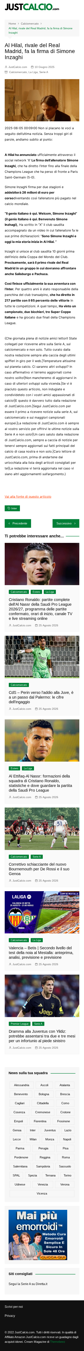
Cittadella (43, 1103)
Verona (64, 1184)
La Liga (33, 72)
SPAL (16, 1175)
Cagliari (19, 1103)
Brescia (65, 1094)
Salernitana (20, 1166)
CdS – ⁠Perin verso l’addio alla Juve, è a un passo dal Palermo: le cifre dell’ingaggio (41, 697)
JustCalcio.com (17, 67)
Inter (14, 508)
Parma (20, 1148)
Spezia (32, 1175)
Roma (66, 1157)
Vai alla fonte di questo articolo (28, 497)
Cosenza (19, 1112)
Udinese (20, 1184)
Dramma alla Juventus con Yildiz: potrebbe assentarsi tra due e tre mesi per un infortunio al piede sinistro (42, 1036)
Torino (67, 1175)
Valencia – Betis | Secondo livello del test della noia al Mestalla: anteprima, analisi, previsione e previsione (41, 953)
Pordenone (21, 1157)
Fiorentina (40, 1121)
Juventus (50, 1130)
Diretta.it (41, 1284)
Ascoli (44, 1085)
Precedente (20, 523)
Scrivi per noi (14, 1306)
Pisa (65, 1148)
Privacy (10, 1315)
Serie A (43, 72)
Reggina (45, 1157)
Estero (36, 591)
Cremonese (42, 1112)
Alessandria (21, 1085)
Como (65, 1103)
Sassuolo (65, 1166)
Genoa (17, 1130)
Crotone (65, 1112)
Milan (33, 1139)
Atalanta (65, 1085)
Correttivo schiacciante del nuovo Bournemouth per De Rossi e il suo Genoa (39, 869)
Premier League (20, 1023)
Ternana (50, 1175)
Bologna (44, 1094)
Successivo (63, 523)
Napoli (67, 1139)
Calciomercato (18, 72)
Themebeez (57, 1341)
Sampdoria (43, 1166)
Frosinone (63, 1121)
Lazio (67, 1130)
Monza (49, 1139)
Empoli (18, 1121)
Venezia (43, 1184)
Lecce (17, 1139)
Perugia (43, 1148)
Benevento (21, 1094)
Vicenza (42, 1193)
